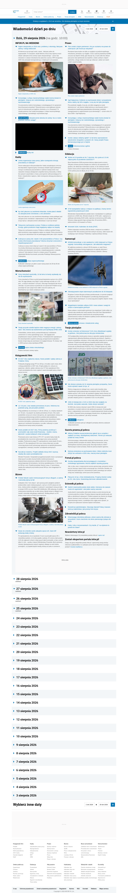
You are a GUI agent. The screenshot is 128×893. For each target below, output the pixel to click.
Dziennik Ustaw (51, 867)
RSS (78, 889)
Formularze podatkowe (104, 875)
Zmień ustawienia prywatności (46, 889)
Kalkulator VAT (68, 871)
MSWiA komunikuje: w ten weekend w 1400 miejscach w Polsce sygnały (87, 287)
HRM (31, 857)
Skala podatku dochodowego (89, 877)
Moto (79, 17)
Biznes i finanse (68, 846)
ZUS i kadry (16, 853)
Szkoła (32, 869)
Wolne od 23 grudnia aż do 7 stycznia (78, 204)
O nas (15, 889)
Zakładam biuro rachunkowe (89, 846)
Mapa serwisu (104, 889)
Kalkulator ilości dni (69, 869)
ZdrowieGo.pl (101, 867)
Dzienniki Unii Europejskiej (54, 873)
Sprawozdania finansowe (88, 855)
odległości (80, 420)
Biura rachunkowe (86, 844)
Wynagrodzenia (34, 848)
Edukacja (100, 17)
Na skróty (101, 864)
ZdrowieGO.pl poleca (75, 513)
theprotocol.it (101, 877)
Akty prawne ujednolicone (54, 875)
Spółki (65, 848)
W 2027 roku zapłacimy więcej (26, 401)
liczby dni (30, 152)
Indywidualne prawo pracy (37, 846)
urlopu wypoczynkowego (35, 261)
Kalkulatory (67, 864)
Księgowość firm (23, 355)
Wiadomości (101, 846)
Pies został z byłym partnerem (76, 96)
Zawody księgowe (18, 855)
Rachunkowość (17, 848)
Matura (32, 877)
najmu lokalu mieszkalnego (34, 347)
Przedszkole (33, 867)
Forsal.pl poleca (73, 457)
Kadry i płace (16, 875)
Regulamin (62, 889)
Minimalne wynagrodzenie (88, 869)
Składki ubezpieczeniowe (88, 871)
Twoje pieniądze (70, 17)
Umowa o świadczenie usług (89, 323)
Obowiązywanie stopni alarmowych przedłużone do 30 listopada (90, 292)
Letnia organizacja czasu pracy (26, 207)
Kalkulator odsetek (69, 873)
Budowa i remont (102, 853)
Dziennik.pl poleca (74, 483)
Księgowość (21, 17)
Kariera (71, 889)
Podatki (15, 846)
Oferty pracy (101, 880)
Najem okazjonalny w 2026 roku (27, 93)
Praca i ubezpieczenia (70, 850)
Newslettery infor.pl (75, 531)
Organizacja (16, 867)
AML (82, 857)
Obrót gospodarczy (18, 850)
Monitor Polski (51, 869)
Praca (48, 855)
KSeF (108, 17)
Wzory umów (101, 873)
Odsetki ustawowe (86, 875)
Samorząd (70, 238)
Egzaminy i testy (34, 873)
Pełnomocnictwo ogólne (81, 146)
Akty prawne (51, 864)
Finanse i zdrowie (69, 857)
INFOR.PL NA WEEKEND (27, 42)
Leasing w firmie (68, 855)
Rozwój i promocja (18, 873)
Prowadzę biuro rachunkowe (89, 848)
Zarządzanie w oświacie (36, 875)
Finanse (100, 850)
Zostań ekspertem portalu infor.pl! (82, 539)
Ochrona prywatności (27, 889)
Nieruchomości (89, 17)
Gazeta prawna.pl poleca (77, 429)
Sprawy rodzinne (51, 846)
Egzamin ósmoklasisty (36, 880)
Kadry (30, 17)
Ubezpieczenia (34, 850)
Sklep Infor (50, 857)
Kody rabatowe (102, 871)
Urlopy (32, 853)
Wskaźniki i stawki (86, 864)
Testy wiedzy (33, 882)
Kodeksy (49, 877)
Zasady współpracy (76, 547)
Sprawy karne (51, 848)
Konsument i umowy (52, 850)
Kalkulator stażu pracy (70, 875)
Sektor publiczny (49, 17)
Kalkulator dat (68, 867)
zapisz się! (101, 535)
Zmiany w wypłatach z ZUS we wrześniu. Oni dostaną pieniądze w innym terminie (61, 21)
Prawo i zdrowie (51, 859)
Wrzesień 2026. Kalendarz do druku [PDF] (82, 227)
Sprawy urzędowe (52, 853)
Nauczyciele (33, 871)
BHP (31, 855)
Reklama (93, 889)
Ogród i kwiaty (102, 855)
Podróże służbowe (86, 873)
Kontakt (85, 889)
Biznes (38, 17)
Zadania (15, 871)
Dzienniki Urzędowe (52, 871)
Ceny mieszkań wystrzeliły (25, 323)
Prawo (59, 17)
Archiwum (100, 869)
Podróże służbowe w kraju (88, 867)
